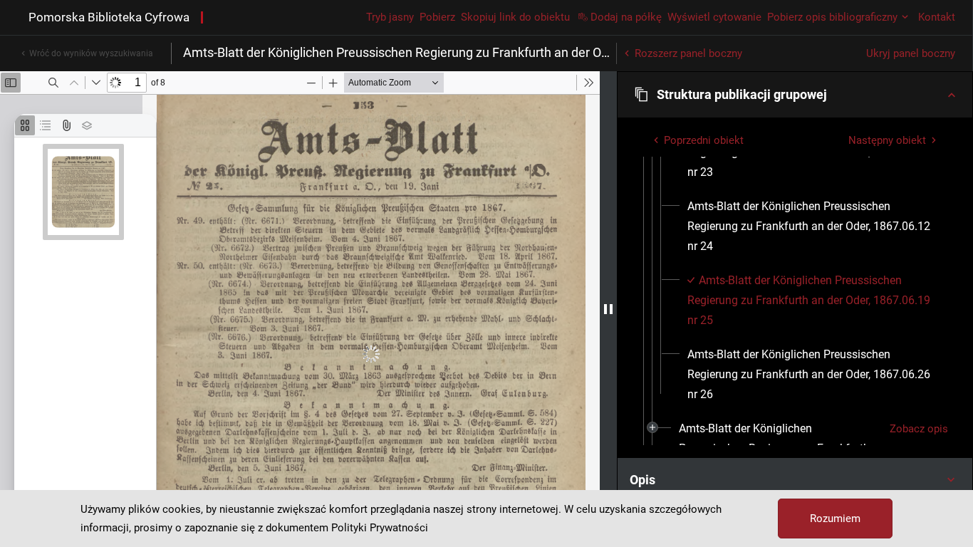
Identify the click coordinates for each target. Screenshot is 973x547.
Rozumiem (835, 518)
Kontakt (936, 17)
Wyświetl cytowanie (714, 17)
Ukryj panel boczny (910, 53)
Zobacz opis (919, 428)
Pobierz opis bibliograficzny (832, 17)
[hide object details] (608, 309)
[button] (795, 95)
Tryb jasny (390, 17)
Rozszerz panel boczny (688, 53)
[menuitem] (812, 226)
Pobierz (437, 17)
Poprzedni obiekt (704, 140)
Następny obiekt (887, 140)
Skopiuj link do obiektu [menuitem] (515, 17)
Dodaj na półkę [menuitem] (626, 17)
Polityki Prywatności (379, 527)
